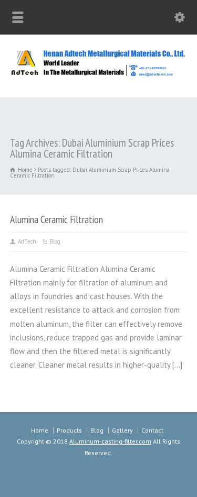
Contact (152, 430)
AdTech (27, 241)
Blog (54, 241)
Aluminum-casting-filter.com (110, 441)
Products (69, 430)
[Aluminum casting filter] (98, 75)
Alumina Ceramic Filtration (56, 219)
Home (39, 430)
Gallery (122, 430)
